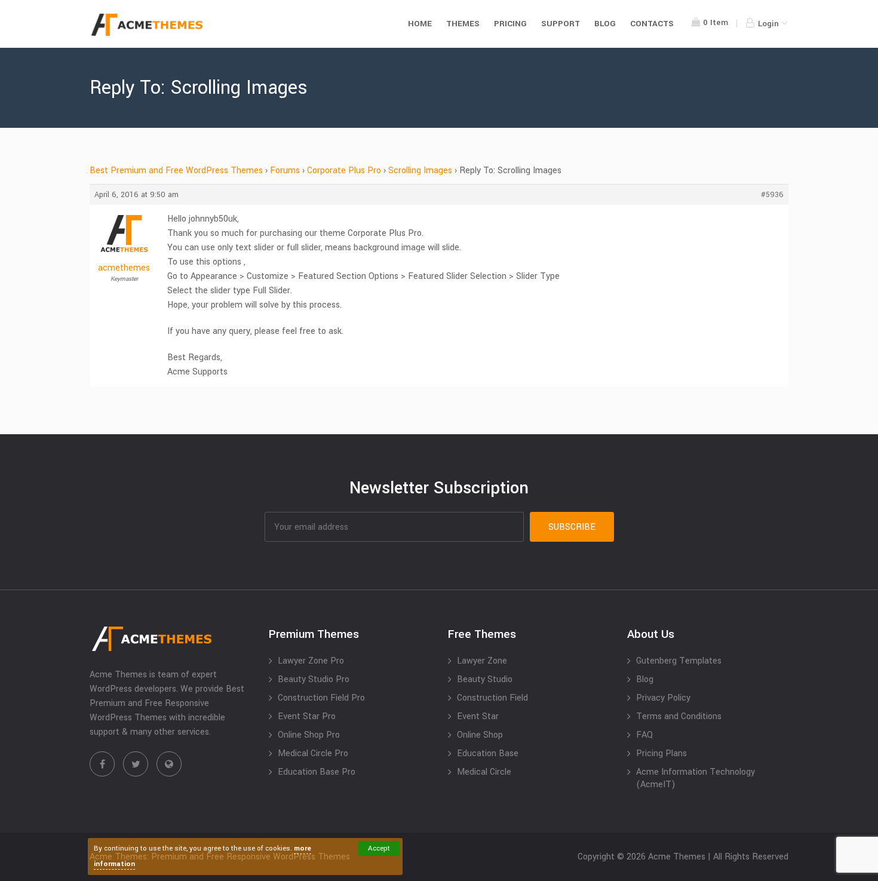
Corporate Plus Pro (344, 170)
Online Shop (480, 735)
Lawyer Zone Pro (311, 661)
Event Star (478, 716)
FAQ (644, 735)
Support (560, 23)
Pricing (510, 23)
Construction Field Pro (321, 698)
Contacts (652, 23)
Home (420, 23)
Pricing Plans (661, 753)
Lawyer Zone (482, 661)
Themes (463, 23)
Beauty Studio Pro (313, 679)
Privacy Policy (663, 698)
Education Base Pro (316, 772)
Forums (285, 170)
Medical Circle (484, 772)
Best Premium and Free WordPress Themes (176, 170)
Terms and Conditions (679, 716)
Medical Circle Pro (313, 753)
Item (715, 22)
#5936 (772, 194)
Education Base (487, 753)
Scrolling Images (420, 170)
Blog (605, 23)
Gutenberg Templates (679, 661)
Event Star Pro (307, 716)
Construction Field (492, 698)
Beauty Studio (484, 679)
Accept (379, 848)
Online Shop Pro (309, 735)
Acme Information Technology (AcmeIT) (695, 778)
